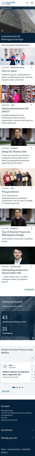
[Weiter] (32, 358)
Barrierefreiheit (26, 449)
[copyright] (32, 31)
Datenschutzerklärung (13, 449)
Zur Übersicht (29, 289)
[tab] (13, 387)
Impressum (4, 452)
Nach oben (6, 391)
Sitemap (3, 449)
